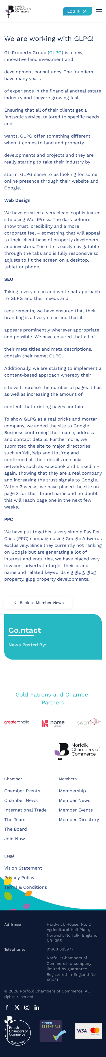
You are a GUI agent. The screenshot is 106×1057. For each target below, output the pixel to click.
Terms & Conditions (25, 887)
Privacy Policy (19, 877)
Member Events (76, 810)
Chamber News (21, 800)
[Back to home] (18, 11)
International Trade (25, 810)
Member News (74, 800)
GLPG (55, 52)
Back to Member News (42, 602)
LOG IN (74, 11)
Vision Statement (23, 868)
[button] (99, 11)
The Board (15, 829)
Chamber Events (22, 790)
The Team (14, 819)
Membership (72, 790)
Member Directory (79, 819)
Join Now (14, 838)
